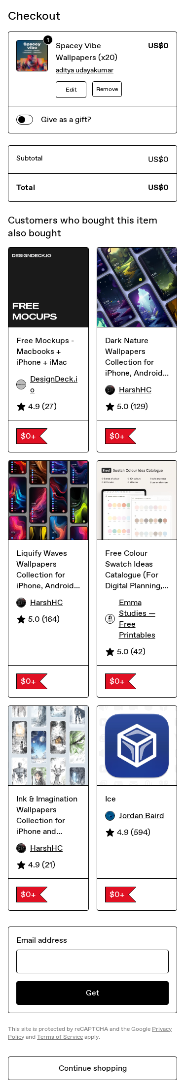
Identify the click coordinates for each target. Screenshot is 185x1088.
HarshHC (135, 389)
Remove (107, 89)
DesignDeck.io (53, 384)
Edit (71, 89)
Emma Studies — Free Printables (137, 619)
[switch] (24, 120)
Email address (41, 940)
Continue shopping (93, 1068)
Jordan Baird (141, 815)
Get (92, 992)
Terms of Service (60, 1036)
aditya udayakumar (84, 70)
